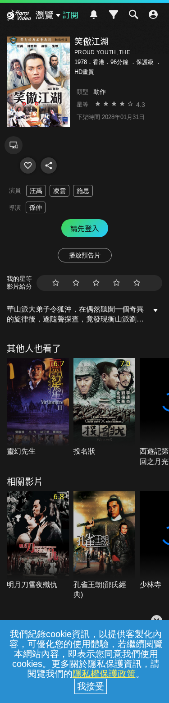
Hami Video (19, 16)
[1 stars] (56, 283)
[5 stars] (137, 283)
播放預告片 (84, 255)
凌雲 (59, 190)
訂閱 (70, 14)
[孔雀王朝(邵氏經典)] (104, 545)
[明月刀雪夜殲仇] (38, 540)
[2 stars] (76, 283)
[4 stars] (116, 283)
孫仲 (35, 207)
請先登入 (84, 228)
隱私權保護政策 (104, 674)
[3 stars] (96, 283)
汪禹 (36, 190)
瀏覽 (45, 15)
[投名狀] (104, 407)
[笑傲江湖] (28, 165)
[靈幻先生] (38, 407)
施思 (83, 190)
